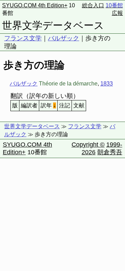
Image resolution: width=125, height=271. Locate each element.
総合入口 (93, 5)
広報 (117, 13)
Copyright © (88, 144)
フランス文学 (23, 38)
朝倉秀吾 (109, 152)
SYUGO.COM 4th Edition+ (34, 5)
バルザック (63, 38)
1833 (106, 84)
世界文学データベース (53, 25)
